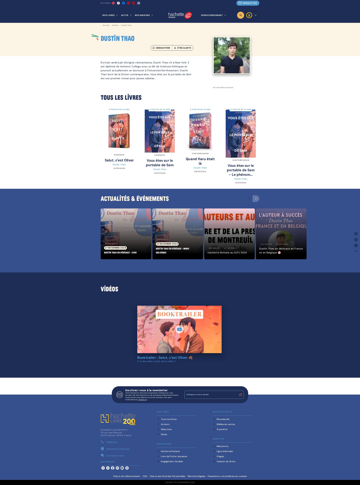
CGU (145, 476)
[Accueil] (180, 15)
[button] (247, 3)
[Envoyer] (240, 394)
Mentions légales (196, 476)
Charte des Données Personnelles (167, 476)
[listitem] (113, 3)
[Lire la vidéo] (179, 329)
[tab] (110, 15)
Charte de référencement (126, 476)
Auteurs (115, 25)
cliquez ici (142, 400)
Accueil (106, 25)
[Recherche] (240, 15)
